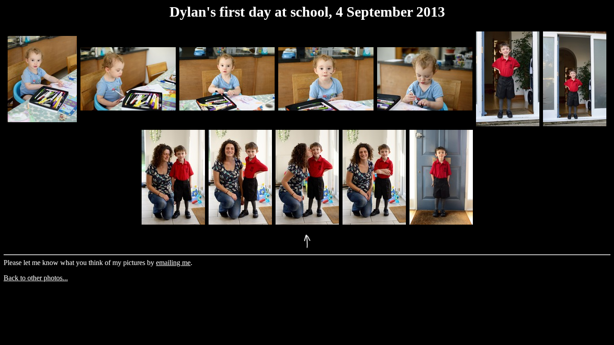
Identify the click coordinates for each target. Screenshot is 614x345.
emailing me (173, 262)
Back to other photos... (36, 278)
